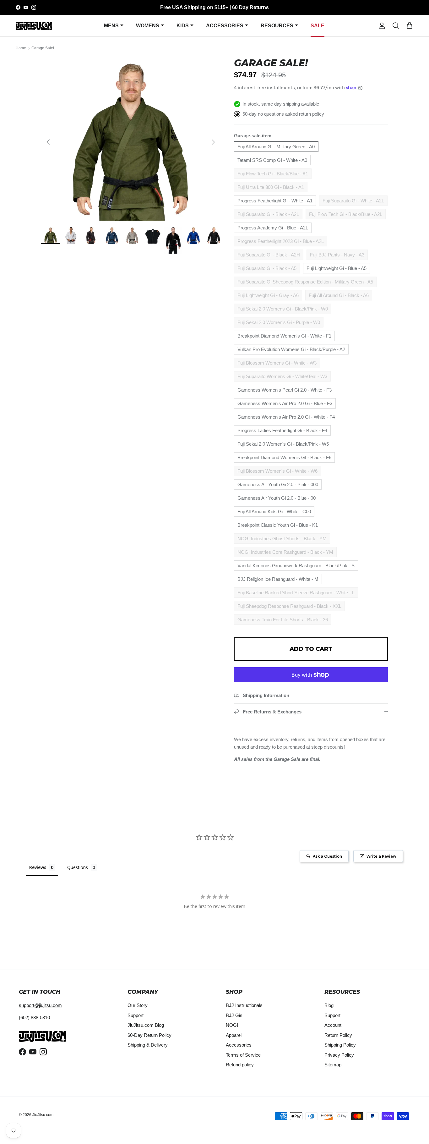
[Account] (381, 26)
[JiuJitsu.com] (34, 25)
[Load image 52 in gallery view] (130, 139)
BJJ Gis (234, 1015)
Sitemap (332, 1064)
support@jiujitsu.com (40, 1005)
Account (332, 1025)
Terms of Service (243, 1055)
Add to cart (311, 649)
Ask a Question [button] (327, 856)
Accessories (224, 25)
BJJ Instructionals (244, 1005)
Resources (277, 25)
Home (21, 48)
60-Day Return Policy (149, 1035)
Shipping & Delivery (148, 1045)
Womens (147, 25)
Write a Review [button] (381, 856)
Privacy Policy (339, 1055)
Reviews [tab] (37, 867)
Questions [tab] (77, 867)
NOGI (232, 1025)
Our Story (138, 1005)
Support (136, 1015)
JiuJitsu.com (42, 1115)
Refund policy (240, 1064)
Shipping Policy (340, 1045)
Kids (182, 25)
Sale (317, 25)
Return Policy (338, 1035)
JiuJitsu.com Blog (146, 1025)
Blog (329, 1005)
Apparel (234, 1035)
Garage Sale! (42, 48)
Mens (111, 25)
